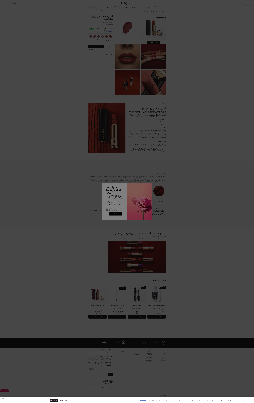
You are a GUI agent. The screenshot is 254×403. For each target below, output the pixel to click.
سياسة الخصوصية (143, 400)
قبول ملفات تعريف (53, 400)
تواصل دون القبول (3, 398)
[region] (127, 400)
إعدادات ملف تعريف (63, 400)
